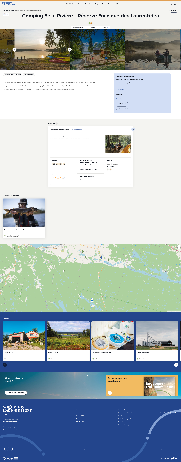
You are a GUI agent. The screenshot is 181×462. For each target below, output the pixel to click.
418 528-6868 (119, 87)
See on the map (123, 83)
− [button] (179, 248)
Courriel (121, 108)
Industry (162, 416)
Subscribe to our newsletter (15, 392)
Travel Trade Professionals (168, 413)
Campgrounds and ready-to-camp (12, 74)
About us (78, 413)
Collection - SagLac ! (124, 419)
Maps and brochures (124, 410)
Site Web (121, 103)
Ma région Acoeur (123, 422)
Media (162, 410)
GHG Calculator (80, 422)
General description (78, 27)
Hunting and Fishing (29, 74)
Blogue (118, 4)
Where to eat (81, 4)
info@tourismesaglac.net (10, 421)
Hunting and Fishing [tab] (77, 129)
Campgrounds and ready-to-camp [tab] (60, 129)
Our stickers (121, 416)
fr (178, 4)
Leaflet (168, 311)
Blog (77, 410)
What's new (79, 419)
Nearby (104, 27)
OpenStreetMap (173, 311)
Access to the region (124, 425)
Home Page (5, 10)
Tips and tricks (80, 416)
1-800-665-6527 (120, 89)
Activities (93, 27)
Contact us (9, 428)
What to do (11, 10)
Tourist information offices (126, 413)
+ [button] (179, 246)
